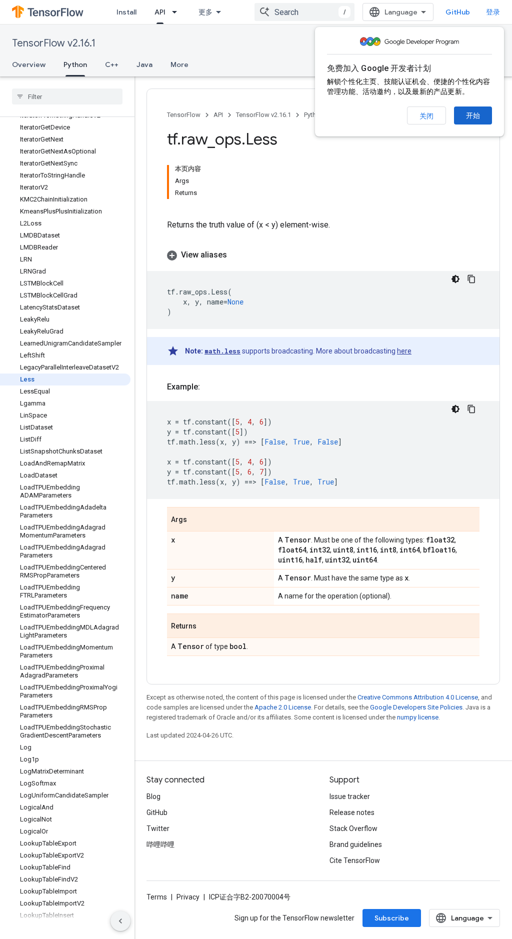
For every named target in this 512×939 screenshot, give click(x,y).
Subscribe (391, 918)
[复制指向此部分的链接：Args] (197, 520)
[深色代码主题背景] (456, 279)
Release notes (352, 812)
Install (126, 12)
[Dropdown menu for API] (178, 12)
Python (75, 64)
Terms (156, 897)
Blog (153, 796)
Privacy (188, 897)
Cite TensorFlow (355, 860)
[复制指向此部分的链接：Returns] (206, 626)
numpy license (417, 717)
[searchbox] (67, 96)
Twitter (158, 828)
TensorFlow (183, 114)
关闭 (427, 116)
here (404, 351)
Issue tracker (350, 796)
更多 (205, 12)
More (179, 64)
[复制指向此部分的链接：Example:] (210, 387)
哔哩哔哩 (160, 844)
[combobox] (304, 12)
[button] (323, 255)
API (160, 12)
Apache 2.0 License (282, 707)
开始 (473, 115)
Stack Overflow (354, 828)
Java (144, 64)
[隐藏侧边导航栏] (120, 921)
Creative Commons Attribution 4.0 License (418, 697)
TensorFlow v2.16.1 (54, 43)
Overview (29, 64)
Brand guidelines (356, 844)
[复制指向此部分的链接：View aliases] (237, 255)
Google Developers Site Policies (416, 707)
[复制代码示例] (472, 279)
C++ (111, 64)
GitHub (458, 12)
